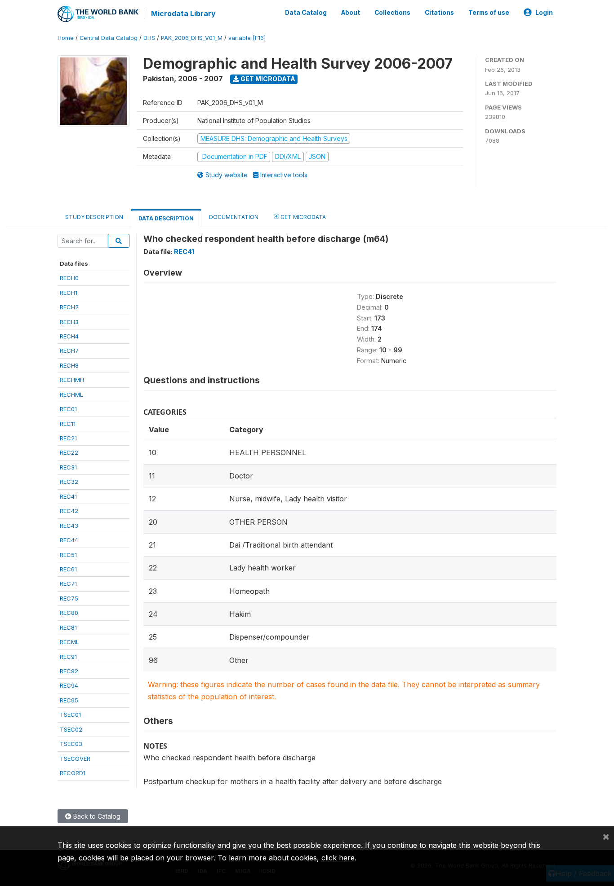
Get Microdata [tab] (302, 217)
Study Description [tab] (94, 217)
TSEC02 (71, 729)
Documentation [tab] (233, 217)
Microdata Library (183, 13)
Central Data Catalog (109, 38)
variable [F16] (247, 38)
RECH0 (69, 277)
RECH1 (68, 292)
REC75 (69, 598)
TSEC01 (70, 714)
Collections (392, 12)
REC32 (69, 481)
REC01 (68, 408)
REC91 (68, 656)
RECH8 (69, 365)
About (350, 12)
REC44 (69, 540)
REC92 (69, 671)
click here (338, 857)
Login (544, 12)
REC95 (69, 700)
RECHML (71, 394)
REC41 (68, 496)
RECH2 (69, 307)
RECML (69, 641)
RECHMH (72, 379)
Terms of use (488, 12)
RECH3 (69, 321)
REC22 (69, 452)
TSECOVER (75, 758)
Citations (439, 12)
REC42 (69, 510)
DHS (149, 38)
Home (66, 38)
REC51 (68, 554)
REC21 (68, 438)
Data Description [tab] (166, 218)
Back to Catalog (95, 816)
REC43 (69, 525)
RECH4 (69, 336)
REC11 (68, 423)
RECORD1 (72, 772)
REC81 (68, 627)
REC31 (68, 467)
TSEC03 (71, 743)
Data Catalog (306, 12)
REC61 (68, 569)
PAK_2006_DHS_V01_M (191, 38)
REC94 (69, 685)
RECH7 (69, 350)
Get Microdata (267, 79)
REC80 (69, 612)
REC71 (68, 583)
